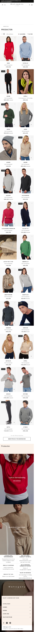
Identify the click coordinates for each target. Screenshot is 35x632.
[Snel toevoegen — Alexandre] (31, 191)
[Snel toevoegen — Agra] (31, 124)
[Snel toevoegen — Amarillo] (31, 257)
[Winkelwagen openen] (32, 5)
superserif (11, 628)
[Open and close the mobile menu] (2, 5)
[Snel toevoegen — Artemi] (31, 389)
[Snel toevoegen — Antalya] (14, 356)
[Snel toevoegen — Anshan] (31, 323)
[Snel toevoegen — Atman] (31, 422)
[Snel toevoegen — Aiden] (14, 157)
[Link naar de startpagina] (17, 5)
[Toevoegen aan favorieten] (14, 38)
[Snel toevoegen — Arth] (14, 422)
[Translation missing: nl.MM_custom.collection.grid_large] (2, 34)
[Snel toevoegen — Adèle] (31, 91)
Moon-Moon (20, 628)
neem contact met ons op (25, 578)
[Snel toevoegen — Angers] (14, 323)
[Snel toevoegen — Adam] (14, 91)
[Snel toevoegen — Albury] (14, 191)
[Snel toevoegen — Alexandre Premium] (14, 224)
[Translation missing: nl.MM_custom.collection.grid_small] (4, 34)
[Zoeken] (5, 5)
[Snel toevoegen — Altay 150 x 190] (14, 257)
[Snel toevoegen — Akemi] (31, 157)
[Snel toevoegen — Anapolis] (31, 290)
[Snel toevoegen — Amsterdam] (14, 290)
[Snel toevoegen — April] (31, 356)
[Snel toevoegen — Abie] (14, 58)
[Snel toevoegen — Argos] (14, 389)
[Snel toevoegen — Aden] (14, 124)
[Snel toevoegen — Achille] (31, 58)
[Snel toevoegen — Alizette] (31, 224)
